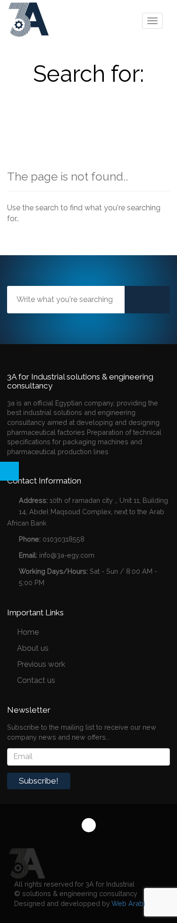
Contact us (36, 680)
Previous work (41, 664)
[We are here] (26, 863)
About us (33, 648)
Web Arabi (128, 903)
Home (28, 632)
